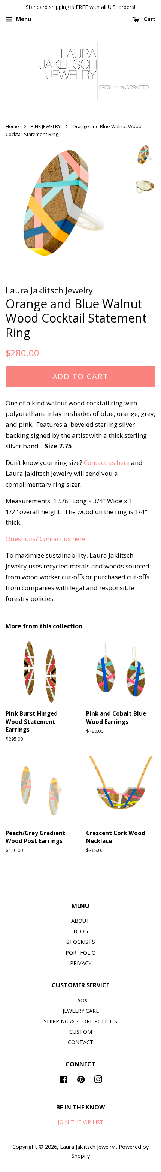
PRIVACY (80, 963)
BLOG (80, 931)
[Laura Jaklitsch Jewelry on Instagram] (98, 1080)
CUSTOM (80, 1031)
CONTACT (81, 1042)
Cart (148, 18)
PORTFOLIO (81, 952)
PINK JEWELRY (46, 126)
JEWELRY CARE (81, 1010)
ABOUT (80, 920)
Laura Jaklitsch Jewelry (88, 1146)
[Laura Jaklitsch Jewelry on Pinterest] (81, 1080)
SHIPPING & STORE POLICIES (80, 1021)
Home (12, 126)
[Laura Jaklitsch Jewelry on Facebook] (63, 1080)
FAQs (80, 1000)
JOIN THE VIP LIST (81, 1122)
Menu (23, 18)
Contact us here (107, 462)
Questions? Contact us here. (46, 538)
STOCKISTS (80, 941)
